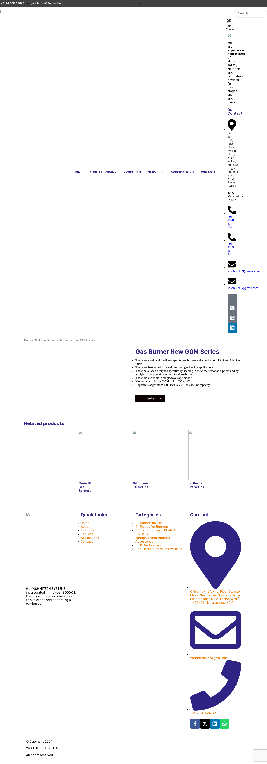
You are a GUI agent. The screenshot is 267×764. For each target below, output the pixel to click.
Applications (182, 172)
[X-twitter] (205, 724)
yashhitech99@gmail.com (244, 271)
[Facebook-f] (195, 724)
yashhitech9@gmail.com (243, 288)
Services (156, 172)
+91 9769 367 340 (231, 249)
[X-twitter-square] (232, 308)
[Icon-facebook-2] (232, 298)
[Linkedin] (232, 328)
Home (77, 172)
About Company (103, 172)
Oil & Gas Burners (45, 340)
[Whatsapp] (224, 724)
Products (132, 172)
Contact (208, 172)
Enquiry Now (152, 398)
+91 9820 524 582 (231, 222)
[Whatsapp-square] (232, 318)
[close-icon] (229, 22)
